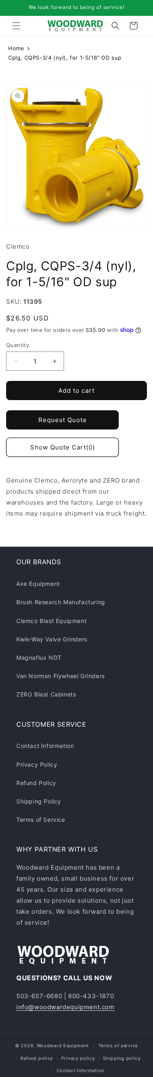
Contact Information (45, 745)
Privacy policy (78, 1058)
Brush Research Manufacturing (60, 602)
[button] (16, 26)
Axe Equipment (38, 583)
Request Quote (62, 420)
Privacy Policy (36, 764)
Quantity (17, 345)
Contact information (80, 1070)
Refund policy (36, 1058)
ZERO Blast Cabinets (46, 694)
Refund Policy (36, 782)
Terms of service (118, 1045)
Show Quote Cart (62, 447)
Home (16, 48)
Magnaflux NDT (39, 657)
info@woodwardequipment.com (65, 1007)
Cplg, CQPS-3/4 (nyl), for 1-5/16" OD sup (65, 57)
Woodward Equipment (63, 1045)
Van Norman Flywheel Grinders (60, 675)
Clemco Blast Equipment (51, 620)
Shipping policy (122, 1058)
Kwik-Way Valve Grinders (51, 639)
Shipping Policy (38, 801)
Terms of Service (40, 819)
